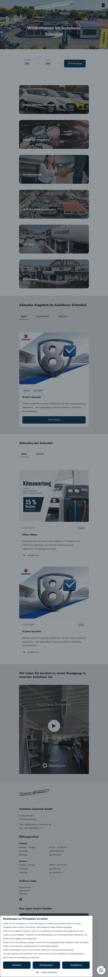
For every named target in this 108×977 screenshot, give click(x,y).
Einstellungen (46, 965)
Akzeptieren (76, 965)
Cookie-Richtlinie (49, 972)
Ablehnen (16, 965)
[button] (101, 970)
